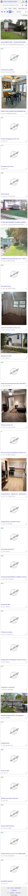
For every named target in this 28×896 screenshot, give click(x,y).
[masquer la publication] (26, 44)
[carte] (12, 12)
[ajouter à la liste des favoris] (2, 44)
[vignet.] (4, 12)
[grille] (7, 12)
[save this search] (26, 5)
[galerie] (10, 12)
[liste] (2, 12)
